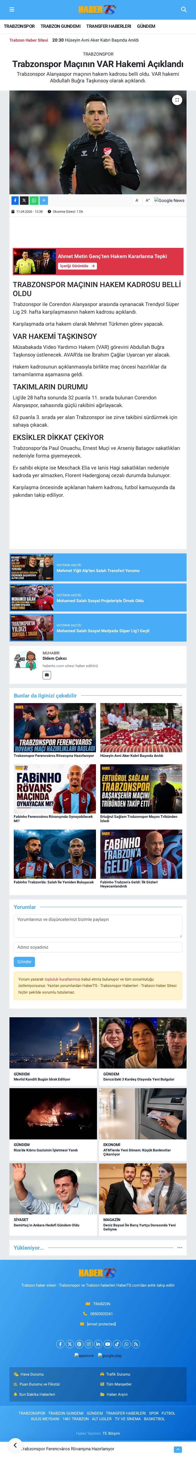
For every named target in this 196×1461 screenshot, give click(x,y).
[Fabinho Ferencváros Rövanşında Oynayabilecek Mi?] (55, 788)
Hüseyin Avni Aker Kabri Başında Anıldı (95, 40)
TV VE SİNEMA (128, 1419)
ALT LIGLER (102, 1419)
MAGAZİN (111, 1219)
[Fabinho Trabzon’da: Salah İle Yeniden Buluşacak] (55, 853)
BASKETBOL (154, 1419)
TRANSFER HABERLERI (108, 26)
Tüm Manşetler (119, 1384)
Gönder (24, 961)
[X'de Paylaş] (24, 200)
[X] (70, 1344)
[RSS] (136, 1344)
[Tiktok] (117, 1344)
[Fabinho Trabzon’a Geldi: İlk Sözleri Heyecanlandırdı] (141, 853)
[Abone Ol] (169, 200)
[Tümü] (179, 1247)
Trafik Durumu (118, 1374)
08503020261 (101, 1314)
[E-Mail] (47, 675)
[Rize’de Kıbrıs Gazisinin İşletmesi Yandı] (53, 1113)
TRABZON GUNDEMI (60, 26)
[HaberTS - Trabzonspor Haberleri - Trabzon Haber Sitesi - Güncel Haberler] (98, 9)
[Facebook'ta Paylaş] (15, 200)
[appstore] (84, 1355)
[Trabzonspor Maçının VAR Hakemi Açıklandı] (98, 142)
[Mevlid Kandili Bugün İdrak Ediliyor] (53, 1043)
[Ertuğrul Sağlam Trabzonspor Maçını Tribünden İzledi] (141, 788)
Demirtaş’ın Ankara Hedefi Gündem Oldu (46, 1225)
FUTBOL (168, 1413)
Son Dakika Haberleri (37, 1394)
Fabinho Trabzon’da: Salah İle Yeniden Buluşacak (54, 882)
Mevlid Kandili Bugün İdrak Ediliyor (42, 1079)
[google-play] (110, 1355)
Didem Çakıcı (55, 658)
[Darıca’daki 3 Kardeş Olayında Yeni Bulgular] (143, 1043)
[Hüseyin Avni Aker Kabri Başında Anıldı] (141, 727)
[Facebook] (60, 1344)
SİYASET (21, 1219)
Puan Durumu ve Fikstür (40, 1384)
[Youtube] (107, 1344)
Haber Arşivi (117, 1394)
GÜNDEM (146, 26)
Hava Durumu (32, 1374)
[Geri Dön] (15, 1445)
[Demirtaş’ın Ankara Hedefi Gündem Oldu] (53, 1188)
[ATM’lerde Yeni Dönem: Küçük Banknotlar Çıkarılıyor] (143, 1113)
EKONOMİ (111, 1144)
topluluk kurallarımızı (63, 979)
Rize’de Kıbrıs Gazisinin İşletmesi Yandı (46, 1150)
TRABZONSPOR (19, 26)
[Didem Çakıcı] (26, 662)
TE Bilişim (111, 1433)
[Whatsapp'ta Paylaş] (34, 200)
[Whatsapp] (126, 1344)
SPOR (153, 1413)
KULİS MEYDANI (45, 1419)
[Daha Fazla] (44, 200)
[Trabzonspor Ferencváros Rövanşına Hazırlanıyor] (55, 727)
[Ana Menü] (11, 9)
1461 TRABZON (76, 1419)
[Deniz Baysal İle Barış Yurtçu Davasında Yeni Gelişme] (143, 1188)
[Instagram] (88, 1344)
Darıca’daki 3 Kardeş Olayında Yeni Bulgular (138, 1079)
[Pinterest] (79, 1344)
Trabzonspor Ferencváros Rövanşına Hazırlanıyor (54, 756)
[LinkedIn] (98, 1344)
